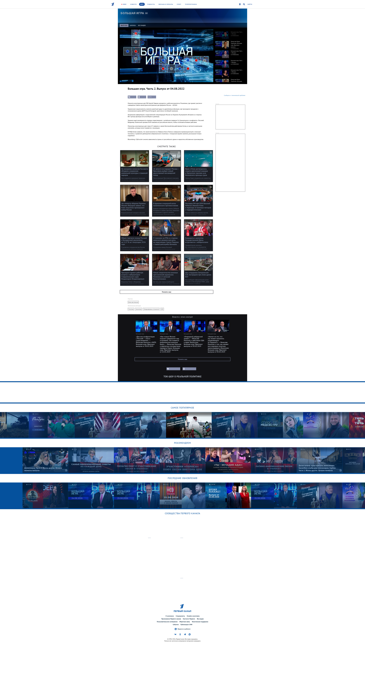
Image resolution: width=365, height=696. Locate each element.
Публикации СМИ (186, 624)
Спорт (179, 4)
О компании (170, 616)
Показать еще (166, 292)
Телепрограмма (191, 4)
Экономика (138, 309)
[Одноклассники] (142, 97)
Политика (130, 309)
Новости (133, 4)
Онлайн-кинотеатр (193, 616)
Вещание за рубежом (184, 629)
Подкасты (151, 4)
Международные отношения (151, 309)
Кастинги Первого (189, 619)
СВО (162, 309)
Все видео (200, 619)
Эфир (124, 4)
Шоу (141, 4)
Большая (132, 13)
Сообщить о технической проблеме (234, 95)
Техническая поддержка (200, 622)
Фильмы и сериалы (166, 4)
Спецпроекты (180, 616)
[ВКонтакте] (132, 97)
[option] (229, 34)
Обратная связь (184, 622)
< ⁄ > (150, 97)
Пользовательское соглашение (167, 622)
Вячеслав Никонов (133, 302)
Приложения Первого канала (171, 619)
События (176, 624)
